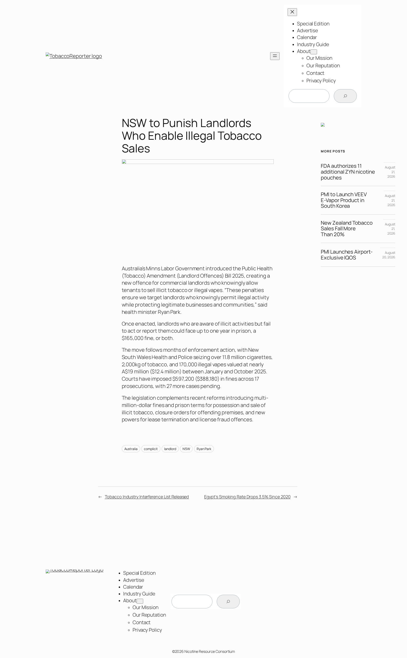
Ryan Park (204, 449)
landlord (170, 449)
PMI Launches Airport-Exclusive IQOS (347, 255)
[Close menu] (292, 12)
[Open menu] (275, 56)
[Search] (345, 96)
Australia (131, 449)
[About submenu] (313, 51)
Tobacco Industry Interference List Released (147, 496)
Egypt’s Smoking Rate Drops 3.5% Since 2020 (247, 496)
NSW (186, 449)
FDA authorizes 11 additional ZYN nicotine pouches (348, 171)
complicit (151, 449)
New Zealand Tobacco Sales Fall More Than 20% (346, 228)
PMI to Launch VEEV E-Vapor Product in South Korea (343, 200)
